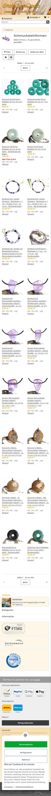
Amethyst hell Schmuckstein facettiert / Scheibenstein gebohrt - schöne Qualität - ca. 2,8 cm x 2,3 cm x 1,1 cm (37, 302)
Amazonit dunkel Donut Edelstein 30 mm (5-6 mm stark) (12, 101)
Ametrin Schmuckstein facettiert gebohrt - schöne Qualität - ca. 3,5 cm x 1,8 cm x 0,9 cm (37, 352)
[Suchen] (47, 22)
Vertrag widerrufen (25, 723)
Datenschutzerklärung (24, 787)
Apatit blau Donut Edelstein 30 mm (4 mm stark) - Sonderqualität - (38, 550)
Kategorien (7, 18)
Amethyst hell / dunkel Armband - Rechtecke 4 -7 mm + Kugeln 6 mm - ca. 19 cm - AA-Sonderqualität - (12, 202)
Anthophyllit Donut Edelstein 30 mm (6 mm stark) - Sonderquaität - (11, 550)
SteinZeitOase (17, 599)
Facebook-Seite (32, 602)
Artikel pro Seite (37, 52)
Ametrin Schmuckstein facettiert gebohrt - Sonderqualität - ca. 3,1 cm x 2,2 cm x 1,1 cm (38, 402)
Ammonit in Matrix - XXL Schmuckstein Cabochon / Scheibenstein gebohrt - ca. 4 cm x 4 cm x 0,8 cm (38, 501)
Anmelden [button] (34, 17)
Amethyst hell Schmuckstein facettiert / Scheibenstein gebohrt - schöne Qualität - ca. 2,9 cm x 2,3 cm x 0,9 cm (11, 352)
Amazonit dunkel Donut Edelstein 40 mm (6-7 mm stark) (37, 101)
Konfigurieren (26, 752)
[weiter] (46, 68)
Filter (8, 52)
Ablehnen (26, 760)
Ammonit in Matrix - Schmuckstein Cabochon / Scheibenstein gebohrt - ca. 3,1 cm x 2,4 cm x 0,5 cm (12, 451)
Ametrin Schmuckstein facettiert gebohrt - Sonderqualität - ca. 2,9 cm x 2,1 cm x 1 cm (12, 402)
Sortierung (20, 52)
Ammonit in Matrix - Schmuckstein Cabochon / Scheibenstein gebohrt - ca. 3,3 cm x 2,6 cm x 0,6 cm (38, 451)
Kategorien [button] (7, 610)
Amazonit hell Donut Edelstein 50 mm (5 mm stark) (36, 149)
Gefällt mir (18, 604)
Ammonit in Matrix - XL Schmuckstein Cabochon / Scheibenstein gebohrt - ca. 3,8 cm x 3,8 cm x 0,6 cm (12, 501)
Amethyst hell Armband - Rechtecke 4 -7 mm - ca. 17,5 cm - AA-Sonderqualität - (37, 252)
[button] (46, 17)
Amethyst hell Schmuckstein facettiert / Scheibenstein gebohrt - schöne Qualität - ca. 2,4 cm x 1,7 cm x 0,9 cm (11, 302)
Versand (5, 112)
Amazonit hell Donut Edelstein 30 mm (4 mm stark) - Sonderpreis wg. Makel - (11, 150)
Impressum (8, 787)
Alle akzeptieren (26, 744)
